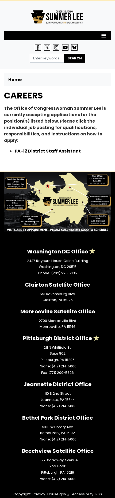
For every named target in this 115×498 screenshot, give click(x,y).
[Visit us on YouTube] (66, 47)
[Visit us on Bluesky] (75, 47)
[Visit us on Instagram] (57, 47)
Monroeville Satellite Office (57, 311)
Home (15, 80)
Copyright (21, 494)
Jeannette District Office (57, 384)
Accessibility (82, 494)
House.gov (56, 494)
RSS (98, 494)
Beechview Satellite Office (58, 451)
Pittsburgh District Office (57, 338)
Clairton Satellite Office (57, 284)
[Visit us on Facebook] (39, 47)
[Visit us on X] (48, 47)
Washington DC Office (57, 251)
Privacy (39, 494)
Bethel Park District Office (57, 417)
